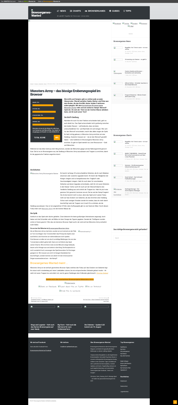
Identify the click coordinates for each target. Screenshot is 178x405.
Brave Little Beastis (125, 363)
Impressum (123, 381)
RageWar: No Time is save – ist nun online (77, 16)
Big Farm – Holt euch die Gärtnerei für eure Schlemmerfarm (67, 327)
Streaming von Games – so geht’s (135, 59)
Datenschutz (124, 386)
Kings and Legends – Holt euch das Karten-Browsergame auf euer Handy (42, 327)
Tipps (128, 11)
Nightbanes (123, 347)
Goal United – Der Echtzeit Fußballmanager (133, 178)
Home (31, 83)
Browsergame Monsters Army (59, 228)
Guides (115, 11)
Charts (76, 11)
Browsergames (96, 11)
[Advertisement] (69, 161)
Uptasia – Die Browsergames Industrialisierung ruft (134, 166)
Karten (139, 51)
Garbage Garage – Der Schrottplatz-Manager (132, 189)
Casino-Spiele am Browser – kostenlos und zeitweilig (134, 72)
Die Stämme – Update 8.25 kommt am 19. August (94, 326)
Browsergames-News (122, 41)
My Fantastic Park (125, 368)
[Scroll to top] (175, 402)
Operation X (123, 370)
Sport (140, 181)
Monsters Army (47, 209)
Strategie (41, 83)
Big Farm (122, 349)
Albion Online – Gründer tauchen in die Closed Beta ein (136, 84)
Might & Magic (124, 361)
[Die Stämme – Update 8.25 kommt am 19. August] (96, 307)
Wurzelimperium (125, 351)
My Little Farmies (125, 356)
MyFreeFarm (123, 365)
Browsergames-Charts (123, 135)
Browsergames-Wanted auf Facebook (40, 350)
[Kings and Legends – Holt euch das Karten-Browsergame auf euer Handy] (43, 307)
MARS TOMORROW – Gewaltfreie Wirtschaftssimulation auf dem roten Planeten (135, 155)
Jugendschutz (124, 391)
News (63, 11)
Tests (45, 83)
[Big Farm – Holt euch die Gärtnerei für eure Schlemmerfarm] (69, 307)
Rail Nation (123, 353)
